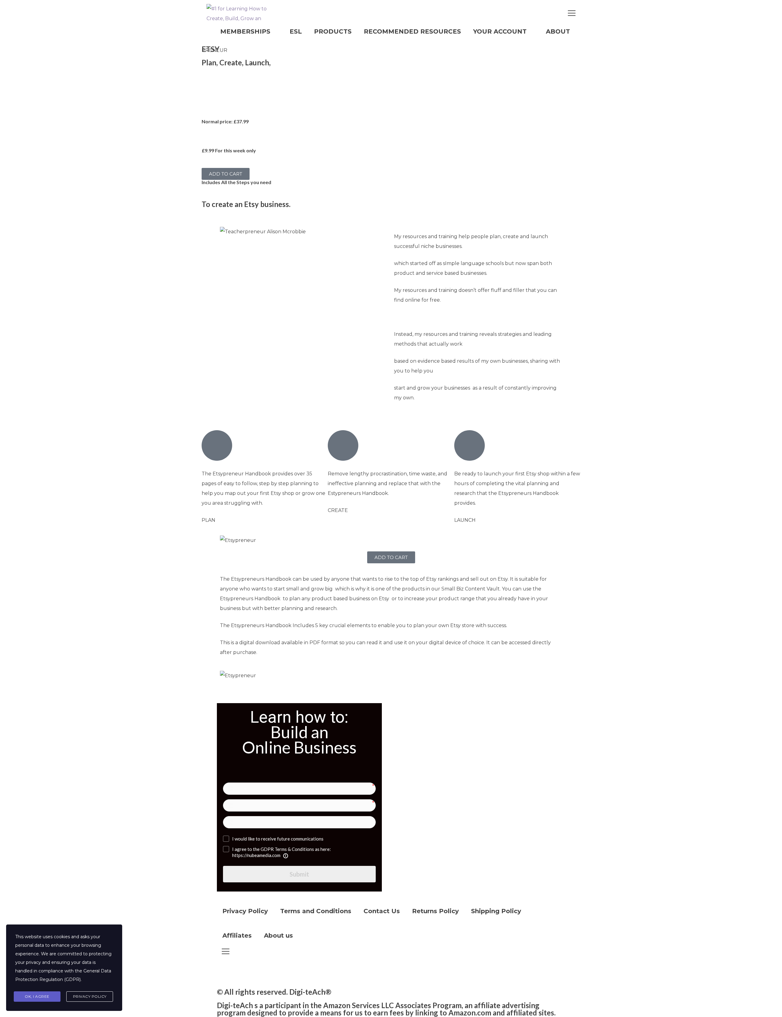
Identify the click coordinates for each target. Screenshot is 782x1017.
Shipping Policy (496, 911)
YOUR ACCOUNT (500, 31)
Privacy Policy (245, 911)
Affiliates (237, 935)
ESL (296, 31)
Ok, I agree (37, 996)
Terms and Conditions (315, 911)
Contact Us (382, 911)
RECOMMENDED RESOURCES (412, 31)
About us (278, 935)
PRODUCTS (333, 31)
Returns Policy (435, 911)
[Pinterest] (274, 971)
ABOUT (558, 31)
